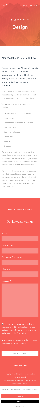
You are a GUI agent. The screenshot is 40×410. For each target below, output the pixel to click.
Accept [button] (20, 396)
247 (5, 5)
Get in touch (34, 5)
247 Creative (20, 365)
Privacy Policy (22, 333)
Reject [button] (20, 401)
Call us (24, 5)
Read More (20, 406)
